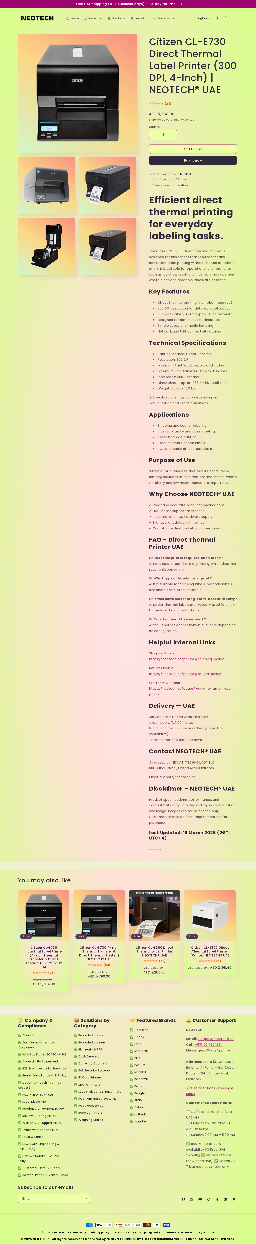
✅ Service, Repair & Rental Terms (43, 1175)
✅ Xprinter (138, 1121)
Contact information (179, 1232)
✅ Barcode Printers (88, 1035)
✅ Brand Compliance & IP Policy (42, 1075)
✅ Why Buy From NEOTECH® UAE (42, 1054)
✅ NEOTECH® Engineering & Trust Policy (38, 1146)
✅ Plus (135, 1058)
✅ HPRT (136, 1044)
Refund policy (77, 1232)
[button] (216, 18)
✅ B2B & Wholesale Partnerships (42, 1068)
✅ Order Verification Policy (38, 1130)
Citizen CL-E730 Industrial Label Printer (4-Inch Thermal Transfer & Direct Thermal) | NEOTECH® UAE (43, 957)
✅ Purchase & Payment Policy (41, 1109)
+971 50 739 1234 (209, 1044)
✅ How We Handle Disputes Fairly (38, 1158)
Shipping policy (150, 1232)
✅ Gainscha (139, 1030)
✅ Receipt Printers (88, 1113)
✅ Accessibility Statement (38, 1061)
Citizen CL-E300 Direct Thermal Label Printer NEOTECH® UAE (155, 951)
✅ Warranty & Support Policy (40, 1123)
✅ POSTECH (139, 1079)
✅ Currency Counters (90, 1063)
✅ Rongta (137, 1093)
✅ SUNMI (136, 1100)
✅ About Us (27, 1035)
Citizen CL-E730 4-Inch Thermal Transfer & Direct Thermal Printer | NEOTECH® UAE (99, 953)
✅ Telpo (136, 1107)
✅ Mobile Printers (87, 1085)
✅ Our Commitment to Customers (36, 1044)
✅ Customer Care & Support (40, 1168)
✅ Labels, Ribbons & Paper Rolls (97, 1092)
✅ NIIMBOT (138, 1072)
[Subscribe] (85, 1198)
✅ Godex (137, 1037)
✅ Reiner (137, 1086)
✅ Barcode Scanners (90, 1042)
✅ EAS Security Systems (92, 1070)
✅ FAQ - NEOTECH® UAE (36, 1095)
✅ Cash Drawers (86, 1056)
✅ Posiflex (138, 1065)
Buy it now (193, 160)
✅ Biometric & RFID (88, 1049)
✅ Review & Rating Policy (37, 1116)
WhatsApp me (218, 1050)
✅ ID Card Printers (88, 1077)
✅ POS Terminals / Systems (95, 1099)
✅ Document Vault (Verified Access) (39, 1085)
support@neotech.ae (216, 1038)
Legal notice (206, 1232)
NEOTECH (58, 1232)
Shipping (155, 119)
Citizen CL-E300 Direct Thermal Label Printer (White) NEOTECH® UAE (209, 951)
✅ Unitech (138, 1114)
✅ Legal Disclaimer (32, 1102)
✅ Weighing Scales (88, 1120)
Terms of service (124, 1232)
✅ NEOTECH (139, 1051)
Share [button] (157, 850)
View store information (170, 185)
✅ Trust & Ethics (30, 1137)
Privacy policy (99, 1232)
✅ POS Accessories (88, 1106)
